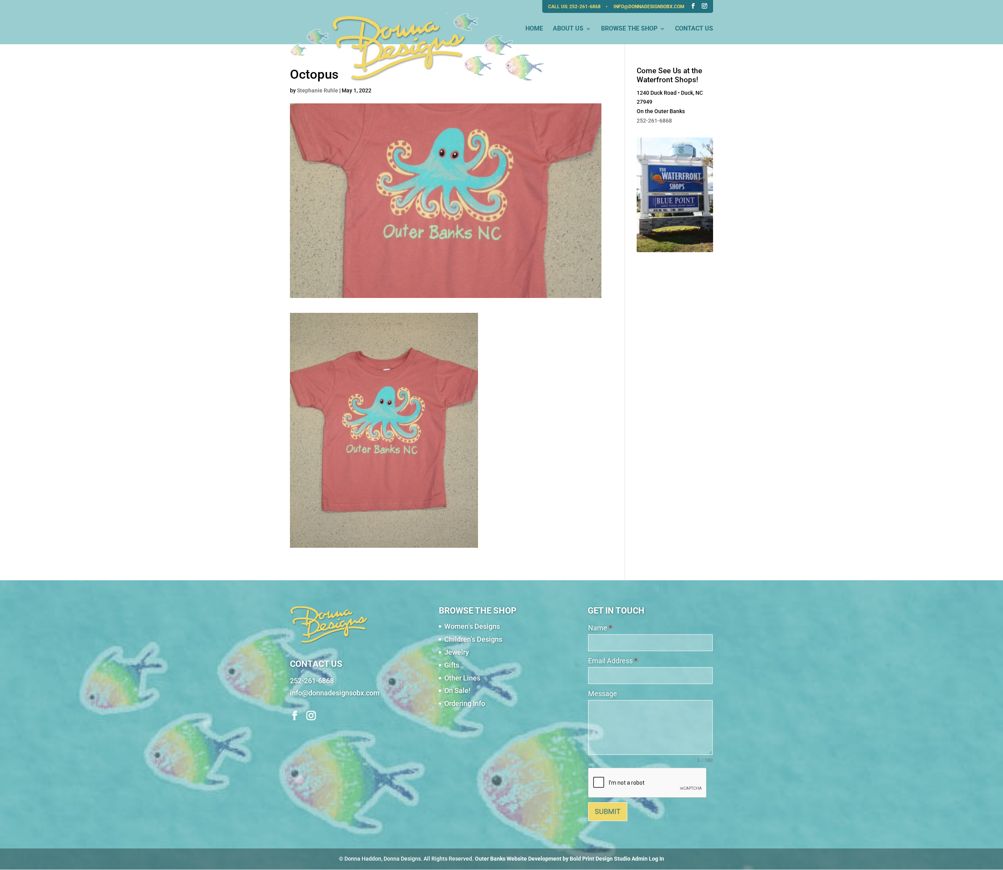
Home (534, 29)
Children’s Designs (473, 639)
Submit (608, 811)
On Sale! (457, 690)
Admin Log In (648, 859)
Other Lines (462, 678)
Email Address (612, 661)
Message (602, 694)
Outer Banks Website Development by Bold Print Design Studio (552, 859)
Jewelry (456, 652)
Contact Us (694, 29)
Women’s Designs (472, 626)
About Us (568, 29)
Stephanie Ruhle (317, 90)
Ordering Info (464, 703)
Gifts (451, 665)
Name (600, 628)
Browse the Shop (629, 29)
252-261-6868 (585, 6)
